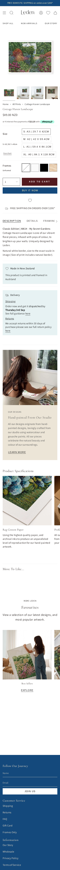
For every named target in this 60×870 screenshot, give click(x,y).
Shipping (8, 805)
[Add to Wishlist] (30, 200)
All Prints (16, 104)
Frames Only (10, 832)
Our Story (8, 845)
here (27, 313)
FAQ (5, 819)
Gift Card (7, 825)
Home (5, 104)
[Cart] (55, 13)
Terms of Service (12, 864)
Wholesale (8, 851)
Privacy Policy (10, 858)
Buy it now (30, 190)
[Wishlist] (48, 12)
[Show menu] (4, 13)
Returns (7, 812)
